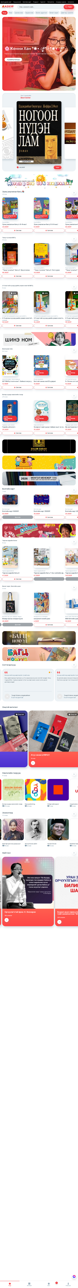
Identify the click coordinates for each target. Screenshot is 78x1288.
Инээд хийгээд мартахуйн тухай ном (43, 675)
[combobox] (45, 7)
